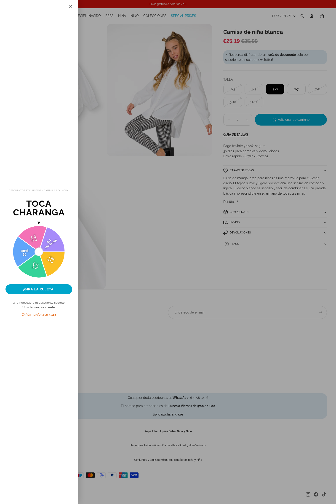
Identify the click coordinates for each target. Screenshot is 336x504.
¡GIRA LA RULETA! (39, 289)
